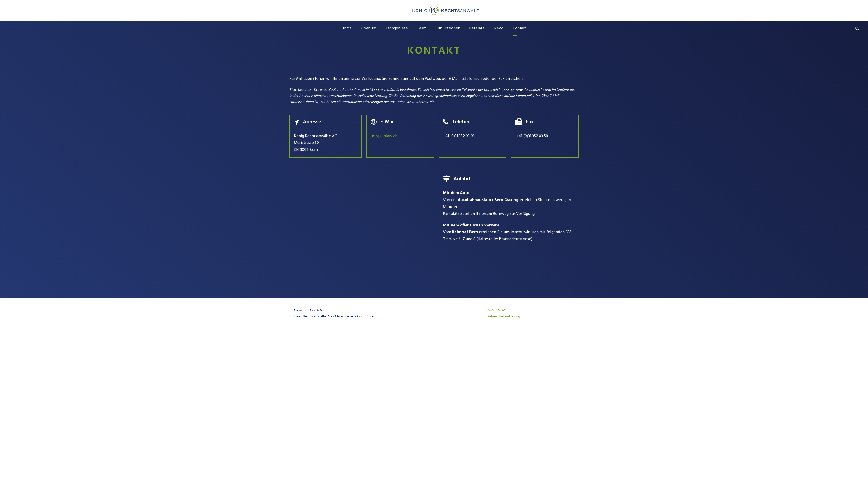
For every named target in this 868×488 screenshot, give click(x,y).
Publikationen (447, 28)
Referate (477, 28)
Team (421, 28)
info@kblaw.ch (384, 136)
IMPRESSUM (496, 310)
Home (346, 28)
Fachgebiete (397, 28)
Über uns (369, 28)
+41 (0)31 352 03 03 (459, 136)
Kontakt (520, 28)
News (499, 28)
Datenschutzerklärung (503, 316)
